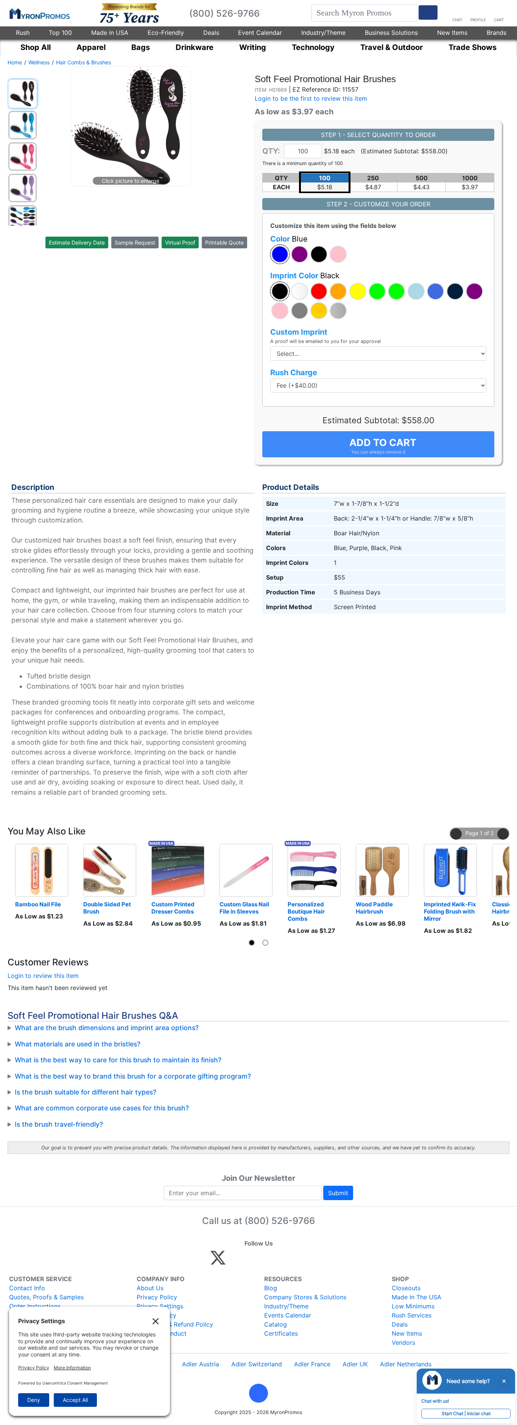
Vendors (403, 1342)
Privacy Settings (160, 1306)
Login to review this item (43, 975)
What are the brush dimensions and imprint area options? (107, 1028)
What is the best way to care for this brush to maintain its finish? (118, 1060)
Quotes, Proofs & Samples (46, 1297)
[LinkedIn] (285, 1261)
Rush (23, 32)
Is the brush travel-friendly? (59, 1124)
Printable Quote (224, 242)
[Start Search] (428, 12)
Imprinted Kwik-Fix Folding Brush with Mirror (450, 911)
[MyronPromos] (39, 13)
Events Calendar (287, 1315)
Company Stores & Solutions (305, 1297)
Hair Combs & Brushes (83, 62)
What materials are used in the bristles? (77, 1044)
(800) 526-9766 (279, 1220)
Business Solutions (391, 32)
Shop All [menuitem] (35, 47)
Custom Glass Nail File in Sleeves (245, 908)
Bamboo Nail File (38, 904)
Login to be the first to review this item (311, 98)
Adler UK (355, 1364)
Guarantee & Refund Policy (175, 1324)
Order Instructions (35, 1306)
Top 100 (60, 32)
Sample (135, 242)
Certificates (281, 1333)
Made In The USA (416, 1297)
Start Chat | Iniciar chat (466, 1413)
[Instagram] (268, 1261)
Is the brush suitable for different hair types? (85, 1092)
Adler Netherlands (405, 1364)
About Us (150, 1288)
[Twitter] (218, 1261)
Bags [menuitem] (140, 47)
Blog (270, 1288)
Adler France (312, 1364)
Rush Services (411, 1315)
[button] (279, 254)
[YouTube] (301, 1261)
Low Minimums (413, 1306)
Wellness (39, 62)
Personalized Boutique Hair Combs (307, 911)
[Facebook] (236, 1261)
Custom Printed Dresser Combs (173, 908)
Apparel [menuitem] (91, 47)
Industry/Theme (323, 32)
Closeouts (406, 1288)
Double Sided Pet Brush (107, 908)
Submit (338, 1193)
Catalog (275, 1324)
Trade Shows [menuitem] (472, 47)
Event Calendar (260, 32)
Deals (211, 32)
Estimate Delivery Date (77, 242)
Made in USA (109, 32)
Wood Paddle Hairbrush (375, 908)
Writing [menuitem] (252, 47)
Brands (496, 32)
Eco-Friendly (166, 32)
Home (15, 62)
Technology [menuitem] (313, 47)
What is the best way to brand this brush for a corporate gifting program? (133, 1076)
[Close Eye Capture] (503, 1381)
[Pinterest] (252, 1261)
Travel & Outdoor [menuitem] (391, 47)
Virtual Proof (180, 242)
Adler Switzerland (256, 1364)
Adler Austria (200, 1364)
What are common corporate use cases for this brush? (102, 1108)
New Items (452, 32)
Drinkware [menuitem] (194, 47)
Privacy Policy (157, 1297)
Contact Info (27, 1288)
